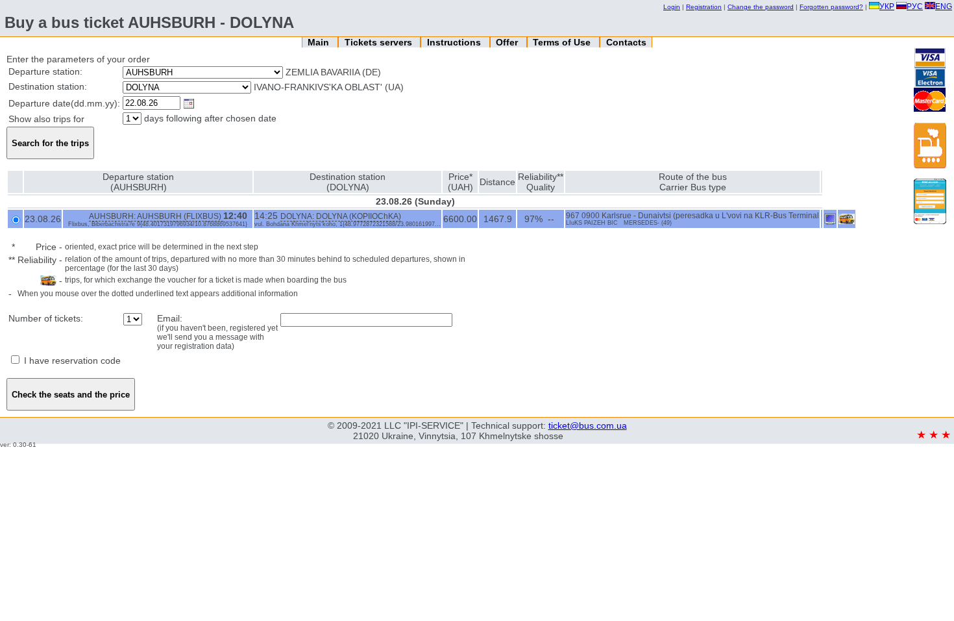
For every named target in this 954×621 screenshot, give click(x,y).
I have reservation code (71, 360)
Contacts (626, 42)
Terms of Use (563, 42)
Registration (704, 6)
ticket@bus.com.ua (587, 425)
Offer (508, 42)
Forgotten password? (831, 6)
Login (671, 6)
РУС (915, 6)
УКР (886, 6)
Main (320, 42)
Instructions (455, 42)
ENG (943, 6)
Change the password (761, 6)
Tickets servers (380, 42)
